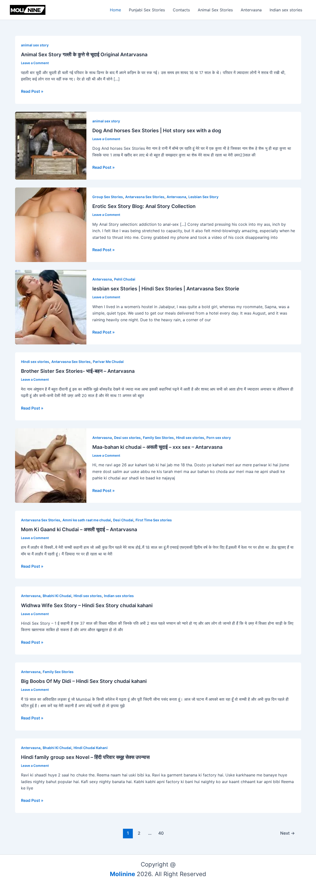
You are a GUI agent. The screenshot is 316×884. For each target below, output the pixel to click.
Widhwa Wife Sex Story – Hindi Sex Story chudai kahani (87, 605)
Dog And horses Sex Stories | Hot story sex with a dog (156, 130)
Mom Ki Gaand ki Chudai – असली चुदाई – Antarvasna (79, 529)
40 (161, 833)
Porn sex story (218, 437)
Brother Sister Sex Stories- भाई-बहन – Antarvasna (78, 371)
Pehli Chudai (124, 279)
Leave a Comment (35, 63)
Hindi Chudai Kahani (91, 748)
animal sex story (35, 45)
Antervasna (251, 9)
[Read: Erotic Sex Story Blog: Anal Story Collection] (51, 224)
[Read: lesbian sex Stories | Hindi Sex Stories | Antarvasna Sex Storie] (51, 306)
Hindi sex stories (35, 361)
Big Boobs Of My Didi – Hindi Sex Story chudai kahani (84, 681)
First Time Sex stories (154, 520)
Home (115, 9)
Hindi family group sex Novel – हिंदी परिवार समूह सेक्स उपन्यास (85, 757)
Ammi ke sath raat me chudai (86, 520)
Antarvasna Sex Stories (144, 197)
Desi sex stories (127, 437)
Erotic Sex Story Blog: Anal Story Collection (144, 206)
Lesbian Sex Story (203, 197)
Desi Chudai (123, 520)
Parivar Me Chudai (108, 361)
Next (287, 833)
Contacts (181, 9)
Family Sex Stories (158, 437)
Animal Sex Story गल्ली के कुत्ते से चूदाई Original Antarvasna (84, 54)
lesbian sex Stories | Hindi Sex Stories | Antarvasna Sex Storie (165, 289)
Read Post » (32, 91)
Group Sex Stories (107, 197)
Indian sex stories (286, 9)
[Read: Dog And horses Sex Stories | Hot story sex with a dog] (51, 145)
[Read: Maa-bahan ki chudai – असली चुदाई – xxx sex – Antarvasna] (51, 465)
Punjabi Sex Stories (147, 9)
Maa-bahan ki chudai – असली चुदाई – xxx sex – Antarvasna (157, 447)
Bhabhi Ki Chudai (57, 596)
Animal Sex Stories (215, 9)
